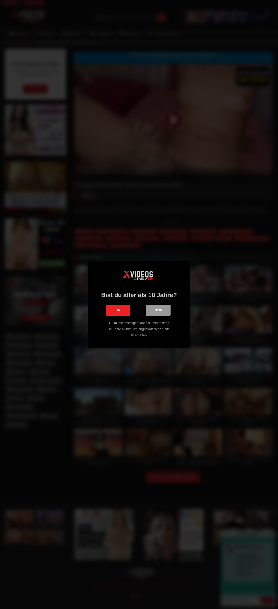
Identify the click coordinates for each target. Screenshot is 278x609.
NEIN (158, 310)
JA (118, 310)
